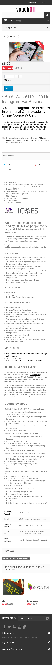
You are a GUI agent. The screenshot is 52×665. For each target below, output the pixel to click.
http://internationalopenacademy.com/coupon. (27, 360)
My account (8, 642)
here (12, 312)
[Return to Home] (4, 36)
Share (16, 165)
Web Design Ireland (31, 637)
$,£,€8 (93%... (32, 601)
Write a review (8, 156)
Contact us (32, 2)
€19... (4, 601)
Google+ (27, 165)
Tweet (7, 165)
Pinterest (39, 165)
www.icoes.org (35, 375)
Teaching (12, 36)
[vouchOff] (26, 9)
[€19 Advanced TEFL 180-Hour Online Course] (13, 587)
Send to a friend (12, 170)
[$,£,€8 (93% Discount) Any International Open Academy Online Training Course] (38, 587)
